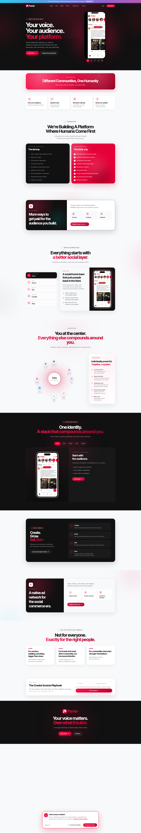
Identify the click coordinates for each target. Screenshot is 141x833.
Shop (70, 443)
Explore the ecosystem (49, 53)
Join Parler (111, 5)
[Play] (94, 60)
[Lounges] (98, 60)
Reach (61, 5)
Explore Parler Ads (74, 604)
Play (64, 443)
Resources (75, 5)
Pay (77, 443)
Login (103, 5)
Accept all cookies (90, 825)
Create (51, 5)
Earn (57, 5)
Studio (83, 443)
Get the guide (93, 690)
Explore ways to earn (78, 224)
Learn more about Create (39, 552)
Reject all (47, 825)
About (67, 5)
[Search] (91, 60)
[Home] (87, 60)
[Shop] (102, 60)
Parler (57, 443)
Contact (77, 733)
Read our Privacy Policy (81, 819)
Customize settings (75, 825)
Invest (83, 5)
